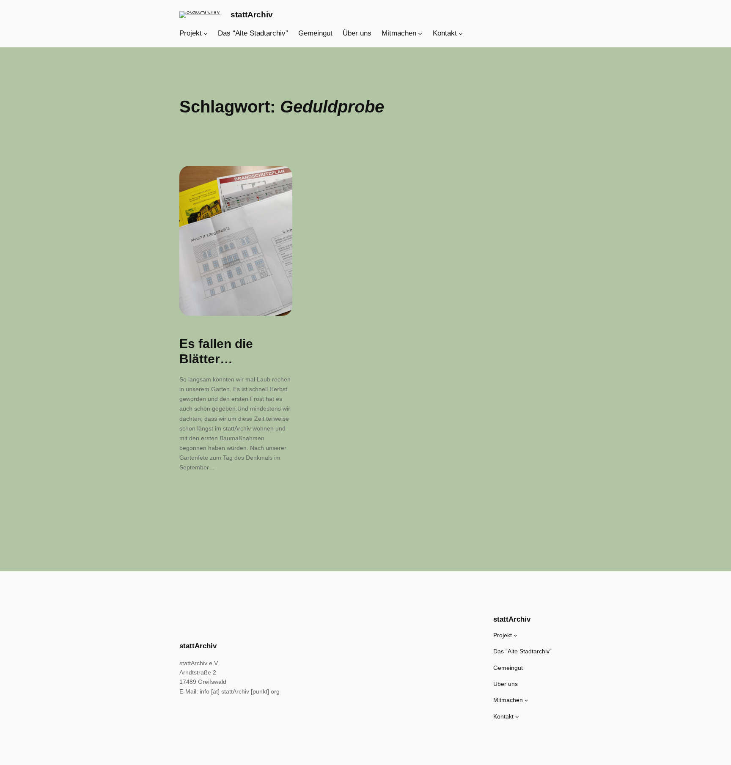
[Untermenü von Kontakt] (461, 33)
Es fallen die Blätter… (216, 351)
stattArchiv (252, 14)
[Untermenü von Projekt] (205, 33)
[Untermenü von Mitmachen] (420, 33)
